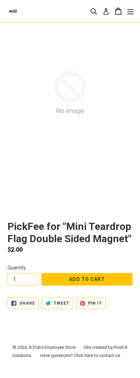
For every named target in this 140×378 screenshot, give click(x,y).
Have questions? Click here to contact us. (80, 355)
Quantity (16, 267)
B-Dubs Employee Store (52, 347)
